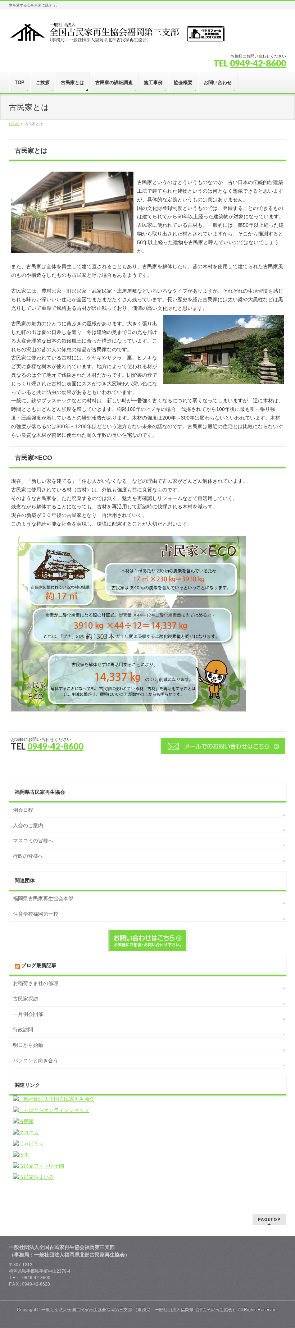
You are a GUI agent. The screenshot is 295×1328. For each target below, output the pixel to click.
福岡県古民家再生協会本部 (43, 898)
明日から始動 (28, 1045)
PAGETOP (269, 1219)
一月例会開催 (28, 1014)
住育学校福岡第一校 (35, 914)
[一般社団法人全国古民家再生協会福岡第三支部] (117, 35)
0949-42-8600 (258, 63)
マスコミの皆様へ (33, 840)
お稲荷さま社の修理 (35, 983)
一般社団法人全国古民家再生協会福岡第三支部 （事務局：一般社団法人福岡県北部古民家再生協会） (139, 1309)
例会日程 (23, 810)
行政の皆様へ (28, 856)
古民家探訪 (25, 999)
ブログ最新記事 (38, 965)
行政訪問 (23, 1029)
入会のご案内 (28, 825)
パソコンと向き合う (35, 1060)
